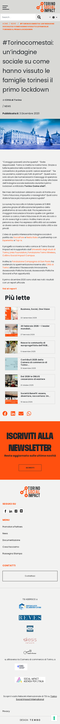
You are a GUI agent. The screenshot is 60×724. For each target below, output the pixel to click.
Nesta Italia (32, 237)
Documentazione (11, 540)
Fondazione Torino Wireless (41, 252)
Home (5, 23)
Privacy (6, 711)
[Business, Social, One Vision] (36, 315)
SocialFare (18, 237)
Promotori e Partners (12, 526)
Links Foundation (18, 252)
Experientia (7, 240)
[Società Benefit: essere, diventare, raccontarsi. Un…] (36, 399)
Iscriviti (30, 467)
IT (50, 17)
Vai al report (9, 288)
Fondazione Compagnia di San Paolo (31, 261)
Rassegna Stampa (12, 553)
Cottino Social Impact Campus (18, 255)
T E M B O (35, 720)
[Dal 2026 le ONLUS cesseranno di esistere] (36, 382)
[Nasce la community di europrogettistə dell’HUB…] (36, 348)
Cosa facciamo (10, 546)
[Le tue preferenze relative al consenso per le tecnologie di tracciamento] (54, 718)
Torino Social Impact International (36, 698)
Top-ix (19, 240)
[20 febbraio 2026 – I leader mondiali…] (36, 331)
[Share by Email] (21, 414)
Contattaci (30, 576)
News (13, 23)
